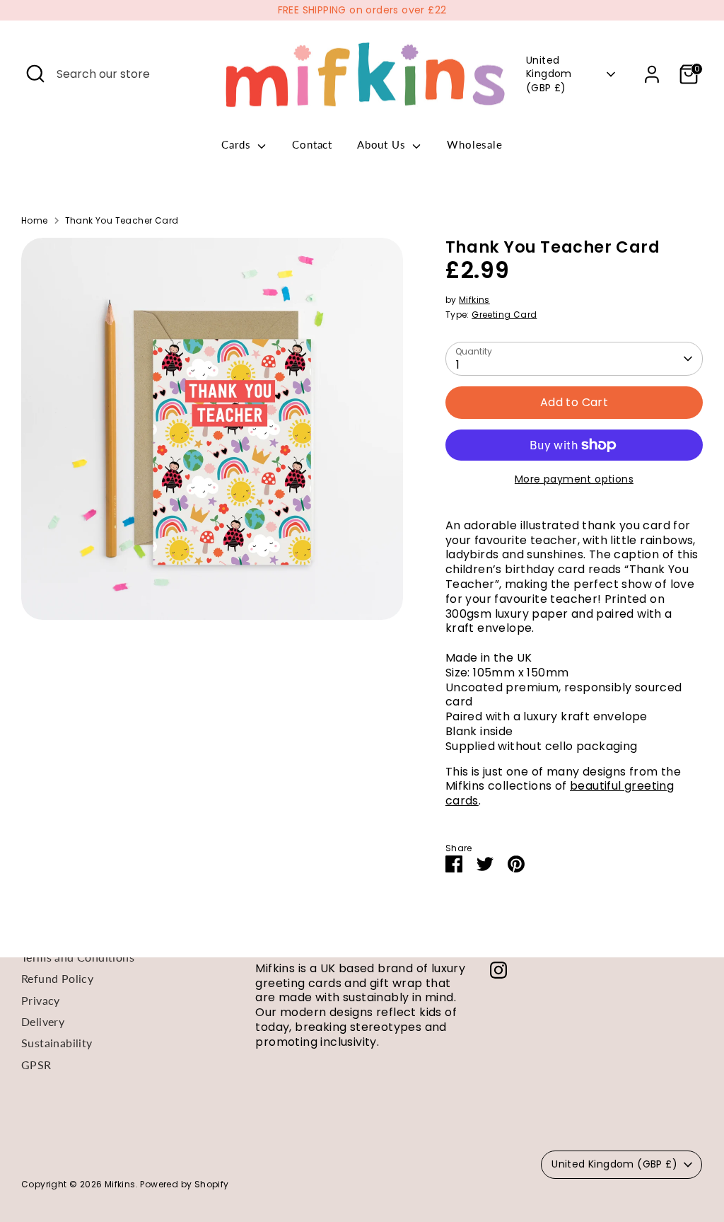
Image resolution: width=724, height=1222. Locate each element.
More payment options (574, 479)
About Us (383, 144)
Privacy (40, 1000)
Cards (237, 144)
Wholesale (474, 144)
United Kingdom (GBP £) (549, 74)
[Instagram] (498, 970)
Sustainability (57, 1042)
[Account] (652, 74)
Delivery (42, 1021)
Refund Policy (57, 978)
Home (34, 220)
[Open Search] (35, 73)
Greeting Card (504, 315)
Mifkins (474, 300)
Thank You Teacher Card (122, 220)
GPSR (36, 1064)
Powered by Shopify (184, 1184)
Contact (312, 144)
